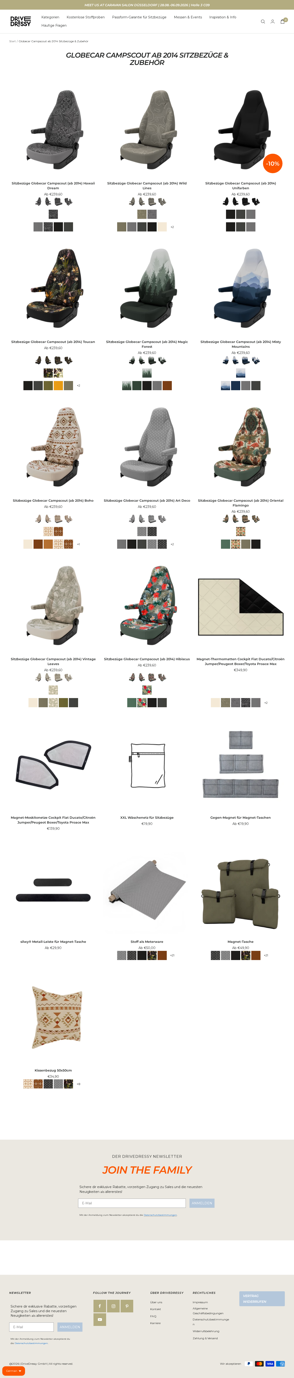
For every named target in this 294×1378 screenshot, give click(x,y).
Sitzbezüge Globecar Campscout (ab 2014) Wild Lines (147, 185)
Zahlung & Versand (205, 1338)
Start (12, 41)
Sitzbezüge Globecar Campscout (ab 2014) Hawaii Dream (53, 185)
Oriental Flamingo (240, 531)
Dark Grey (68, 226)
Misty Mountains (240, 373)
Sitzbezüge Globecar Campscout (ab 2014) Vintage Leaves (53, 661)
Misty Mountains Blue (235, 385)
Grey (38, 226)
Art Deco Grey (142, 531)
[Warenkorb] (282, 21)
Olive (121, 226)
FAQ (153, 1316)
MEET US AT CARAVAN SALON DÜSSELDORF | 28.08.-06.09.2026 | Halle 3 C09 (147, 5)
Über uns (156, 1302)
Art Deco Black (152, 531)
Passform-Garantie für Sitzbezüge (139, 17)
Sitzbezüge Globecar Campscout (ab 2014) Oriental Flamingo (240, 502)
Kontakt (155, 1309)
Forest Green (48, 385)
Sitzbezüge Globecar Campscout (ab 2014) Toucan (53, 342)
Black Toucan (48, 373)
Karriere (155, 1323)
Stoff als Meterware (147, 942)
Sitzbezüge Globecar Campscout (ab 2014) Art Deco (147, 500)
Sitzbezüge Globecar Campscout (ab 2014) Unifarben (240, 185)
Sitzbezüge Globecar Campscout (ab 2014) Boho (53, 500)
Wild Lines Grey (152, 214)
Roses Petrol (225, 544)
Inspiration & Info (222, 17)
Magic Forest (147, 373)
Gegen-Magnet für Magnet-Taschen (240, 818)
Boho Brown (167, 385)
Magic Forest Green (136, 385)
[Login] (273, 21)
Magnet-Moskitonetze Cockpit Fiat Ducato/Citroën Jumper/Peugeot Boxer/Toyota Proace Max (53, 820)
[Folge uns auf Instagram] (113, 1306)
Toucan (58, 373)
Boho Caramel (48, 544)
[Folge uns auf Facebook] (99, 1306)
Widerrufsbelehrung (206, 1331)
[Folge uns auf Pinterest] (127, 1306)
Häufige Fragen (54, 26)
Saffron (58, 385)
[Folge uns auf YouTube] (99, 1319)
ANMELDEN (202, 1203)
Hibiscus (147, 690)
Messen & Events (188, 17)
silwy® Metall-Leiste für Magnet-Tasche (53, 942)
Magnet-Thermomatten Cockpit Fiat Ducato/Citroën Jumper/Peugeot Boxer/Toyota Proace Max (241, 661)
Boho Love (58, 531)
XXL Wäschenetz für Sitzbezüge (147, 818)
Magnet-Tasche (241, 942)
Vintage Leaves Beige (162, 226)
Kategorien (50, 17)
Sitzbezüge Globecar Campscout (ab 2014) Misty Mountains (241, 344)
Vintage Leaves (53, 690)
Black (58, 226)
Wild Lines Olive (142, 214)
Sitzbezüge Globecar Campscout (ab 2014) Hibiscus (147, 659)
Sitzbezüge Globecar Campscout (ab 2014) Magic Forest (147, 344)
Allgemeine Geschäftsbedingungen (208, 1311)
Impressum (200, 1302)
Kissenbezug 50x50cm (53, 1070)
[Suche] (263, 21)
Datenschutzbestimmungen (160, 1215)
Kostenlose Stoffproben (86, 17)
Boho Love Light (48, 531)
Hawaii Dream (53, 214)
